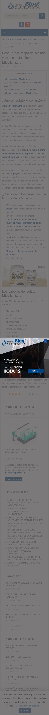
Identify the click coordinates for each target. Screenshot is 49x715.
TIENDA (35, 371)
